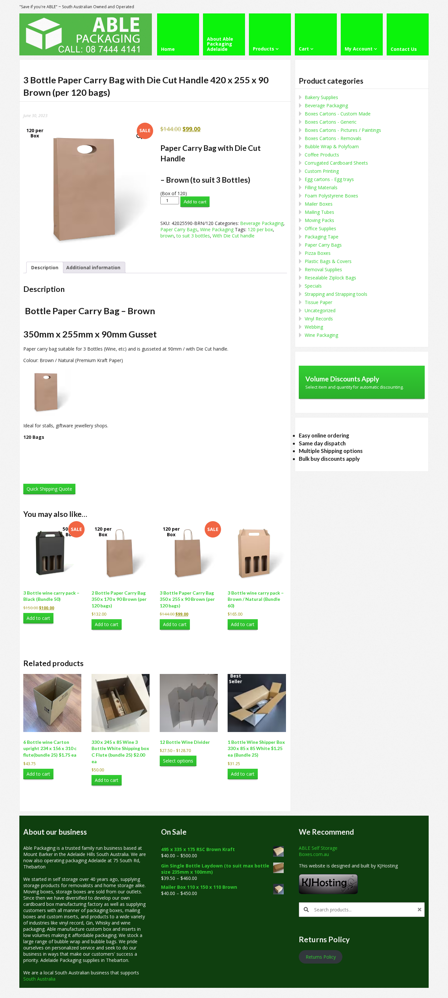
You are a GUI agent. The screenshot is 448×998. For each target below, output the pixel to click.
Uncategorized (320, 310)
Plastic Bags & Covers (328, 261)
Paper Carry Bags (178, 229)
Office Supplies (320, 228)
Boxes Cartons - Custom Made (338, 114)
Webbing (314, 327)
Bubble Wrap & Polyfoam (332, 146)
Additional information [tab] (93, 267)
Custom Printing (322, 171)
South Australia (39, 979)
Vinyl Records (319, 319)
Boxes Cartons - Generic (330, 122)
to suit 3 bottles (193, 236)
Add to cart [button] (38, 618)
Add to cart (195, 201)
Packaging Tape (321, 237)
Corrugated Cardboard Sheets (336, 163)
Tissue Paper (318, 302)
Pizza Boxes (318, 253)
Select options (178, 761)
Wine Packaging (217, 229)
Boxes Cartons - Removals (333, 138)
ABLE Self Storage (318, 848)
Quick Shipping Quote (49, 489)
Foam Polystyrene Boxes (331, 196)
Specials (313, 286)
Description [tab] (44, 267)
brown (167, 236)
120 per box (260, 229)
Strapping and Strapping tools (336, 294)
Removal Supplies (323, 269)
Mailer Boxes (319, 204)
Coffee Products (322, 155)
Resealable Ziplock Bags (330, 278)
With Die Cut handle (234, 236)
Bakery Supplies (321, 97)
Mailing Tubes (319, 212)
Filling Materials (321, 187)
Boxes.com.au (314, 854)
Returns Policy (321, 957)
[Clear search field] (420, 909)
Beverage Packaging (261, 223)
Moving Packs (319, 220)
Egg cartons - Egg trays (329, 179)
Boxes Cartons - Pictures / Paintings (343, 130)
